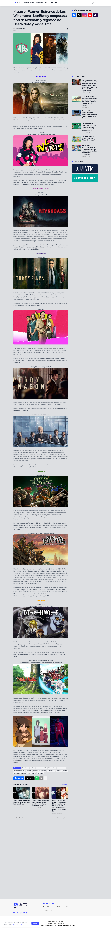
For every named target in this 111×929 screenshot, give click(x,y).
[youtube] (90, 15)
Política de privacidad (62, 907)
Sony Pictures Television (39, 770)
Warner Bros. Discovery (20, 773)
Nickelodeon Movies (19, 770)
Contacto (53, 3)
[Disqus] (40, 845)
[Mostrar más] (45, 778)
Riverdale (29, 770)
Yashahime (40, 773)
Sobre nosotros (41, 3)
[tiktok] (95, 15)
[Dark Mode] (92, 3)
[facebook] (74, 15)
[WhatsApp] (37, 778)
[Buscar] (96, 3)
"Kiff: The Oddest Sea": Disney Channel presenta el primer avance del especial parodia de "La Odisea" (89, 101)
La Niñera (32, 767)
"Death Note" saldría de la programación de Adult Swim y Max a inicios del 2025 (40, 803)
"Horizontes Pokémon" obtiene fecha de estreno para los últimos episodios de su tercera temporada (89, 150)
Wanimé (65, 770)
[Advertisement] (85, 46)
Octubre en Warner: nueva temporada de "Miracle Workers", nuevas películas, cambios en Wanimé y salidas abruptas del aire (59, 806)
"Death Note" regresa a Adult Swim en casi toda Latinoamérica (21, 802)
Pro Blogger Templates (68, 925)
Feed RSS (46, 907)
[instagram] (84, 15)
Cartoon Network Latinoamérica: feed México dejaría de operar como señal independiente (89, 127)
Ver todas (64, 784)
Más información (16, 924)
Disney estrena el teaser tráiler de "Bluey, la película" (88, 138)
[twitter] (79, 15)
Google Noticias (48, 910)
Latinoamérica (52, 767)
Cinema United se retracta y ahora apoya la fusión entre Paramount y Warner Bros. (89, 114)
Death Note (25, 767)
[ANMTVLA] (85, 168)
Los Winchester (62, 767)
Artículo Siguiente (62, 818)
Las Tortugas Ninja (41, 767)
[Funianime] (85, 178)
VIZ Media (58, 770)
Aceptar (35, 923)
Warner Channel (32, 773)
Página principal (28, 3)
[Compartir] (66, 29)
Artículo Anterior (19, 818)
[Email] (41, 778)
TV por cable (51, 770)
